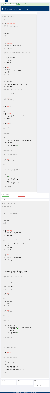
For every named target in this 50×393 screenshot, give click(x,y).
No (21, 196)
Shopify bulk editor (29, 392)
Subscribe (18, 4)
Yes (5, 196)
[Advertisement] (43, 16)
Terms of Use (23, 392)
